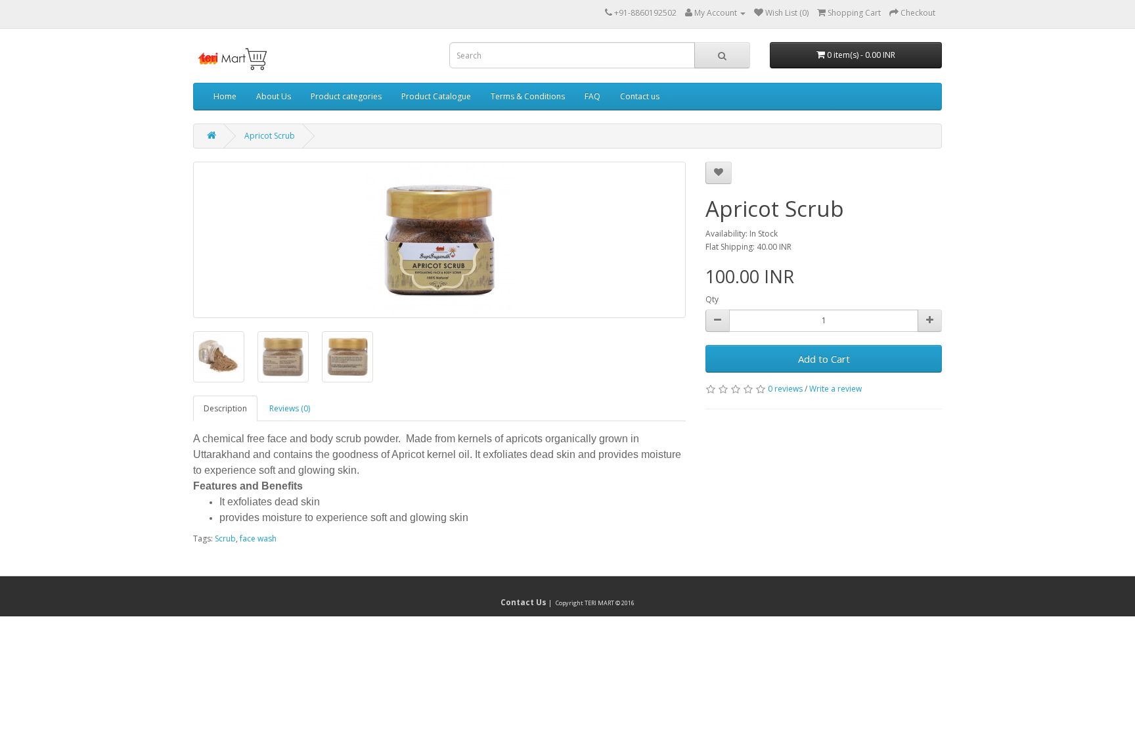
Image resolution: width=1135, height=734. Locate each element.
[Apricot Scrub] (439, 240)
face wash (258, 538)
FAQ (592, 96)
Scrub (225, 538)
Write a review (835, 388)
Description (225, 408)
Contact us (639, 96)
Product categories (346, 96)
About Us (273, 96)
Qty (712, 299)
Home (224, 96)
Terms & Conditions (528, 96)
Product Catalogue (436, 96)
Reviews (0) (289, 408)
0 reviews (785, 388)
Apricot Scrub (269, 135)
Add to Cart (824, 358)
